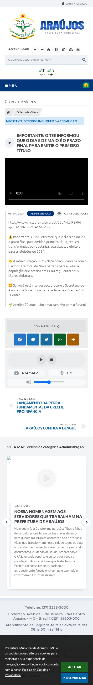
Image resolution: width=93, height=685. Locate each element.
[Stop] (52, 360)
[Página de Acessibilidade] (78, 50)
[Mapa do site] (71, 50)
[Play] (41, 360)
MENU (13, 85)
